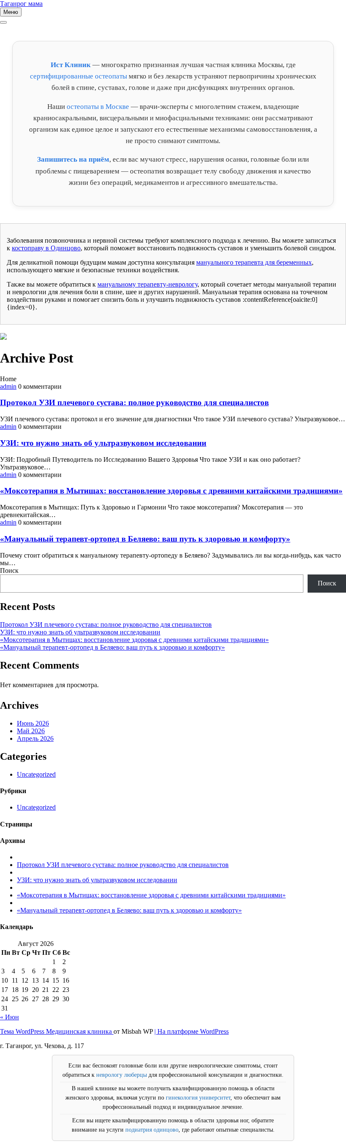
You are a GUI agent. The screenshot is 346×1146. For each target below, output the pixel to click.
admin (8, 386)
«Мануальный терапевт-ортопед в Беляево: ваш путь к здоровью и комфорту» (145, 538)
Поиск (9, 570)
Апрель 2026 (35, 738)
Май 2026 (31, 730)
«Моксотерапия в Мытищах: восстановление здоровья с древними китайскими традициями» (171, 490)
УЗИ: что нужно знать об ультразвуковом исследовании (103, 443)
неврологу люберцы (121, 1075)
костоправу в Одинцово (46, 248)
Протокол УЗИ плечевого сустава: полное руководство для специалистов (134, 402)
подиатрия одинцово (151, 1130)
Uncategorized (36, 774)
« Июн (9, 1017)
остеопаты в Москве (98, 107)
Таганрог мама (21, 3)
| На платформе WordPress (191, 1031)
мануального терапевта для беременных (254, 262)
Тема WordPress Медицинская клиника (57, 1031)
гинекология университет (198, 1098)
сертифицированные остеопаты (78, 76)
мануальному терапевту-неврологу (147, 284)
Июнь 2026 (33, 723)
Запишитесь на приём (73, 159)
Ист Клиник (71, 65)
